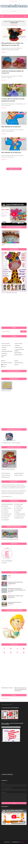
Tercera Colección (5, 475)
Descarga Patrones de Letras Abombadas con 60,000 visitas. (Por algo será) (16, 590)
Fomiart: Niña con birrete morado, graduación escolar (13, 100)
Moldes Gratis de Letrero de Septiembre (14, 603)
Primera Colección (5, 473)
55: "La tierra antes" (18, 508)
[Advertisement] (14, 189)
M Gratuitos (4, 355)
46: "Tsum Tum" (5, 518)
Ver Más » (3, 52)
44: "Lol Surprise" (5, 519)
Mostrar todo (14, 25)
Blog (11, 842)
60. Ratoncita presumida (7, 504)
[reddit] (24, 648)
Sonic (9, 575)
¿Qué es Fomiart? (5, 343)
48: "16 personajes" (5, 516)
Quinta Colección (5, 477)
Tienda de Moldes (18, 362)
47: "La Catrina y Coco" (19, 516)
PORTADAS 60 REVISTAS (6, 351)
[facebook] (10, 1)
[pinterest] (4, 652)
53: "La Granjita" (18, 510)
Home (3, 360)
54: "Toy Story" (4, 510)
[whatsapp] (17, 648)
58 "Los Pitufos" (4, 506)
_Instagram (17, 345)
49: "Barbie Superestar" (19, 514)
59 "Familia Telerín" (18, 504)
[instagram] (16, 1)
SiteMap (16, 360)
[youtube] (24, 652)
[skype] (11, 652)
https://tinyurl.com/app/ (7, 687)
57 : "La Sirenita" (18, 506)
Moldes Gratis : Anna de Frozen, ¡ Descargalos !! (15, 596)
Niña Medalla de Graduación (11, 127)
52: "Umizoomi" (4, 512)
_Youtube (3, 349)
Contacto (4, 364)
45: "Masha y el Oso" (19, 518)
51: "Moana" (17, 512)
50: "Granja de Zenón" (6, 514)
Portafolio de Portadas (6, 362)
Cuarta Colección (18, 475)
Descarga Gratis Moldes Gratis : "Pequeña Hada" (15, 582)
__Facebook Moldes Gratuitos (19, 350)
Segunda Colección (19, 473)
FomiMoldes (4, 353)
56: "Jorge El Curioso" (6, 508)
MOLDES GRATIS (17, 352)
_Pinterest (3, 347)
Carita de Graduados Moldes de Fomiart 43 (12, 72)
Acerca (4, 366)
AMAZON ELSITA (5, 698)
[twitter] (13, 1)
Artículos (16, 364)
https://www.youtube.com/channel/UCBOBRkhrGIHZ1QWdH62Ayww (20, 689)
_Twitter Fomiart (18, 347)
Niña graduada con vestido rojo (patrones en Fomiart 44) (12, 44)
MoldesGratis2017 (18, 354)
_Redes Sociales (18, 343)
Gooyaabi (21, 842)
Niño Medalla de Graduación (11, 152)
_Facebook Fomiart (6, 345)
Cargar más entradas (14, 169)
